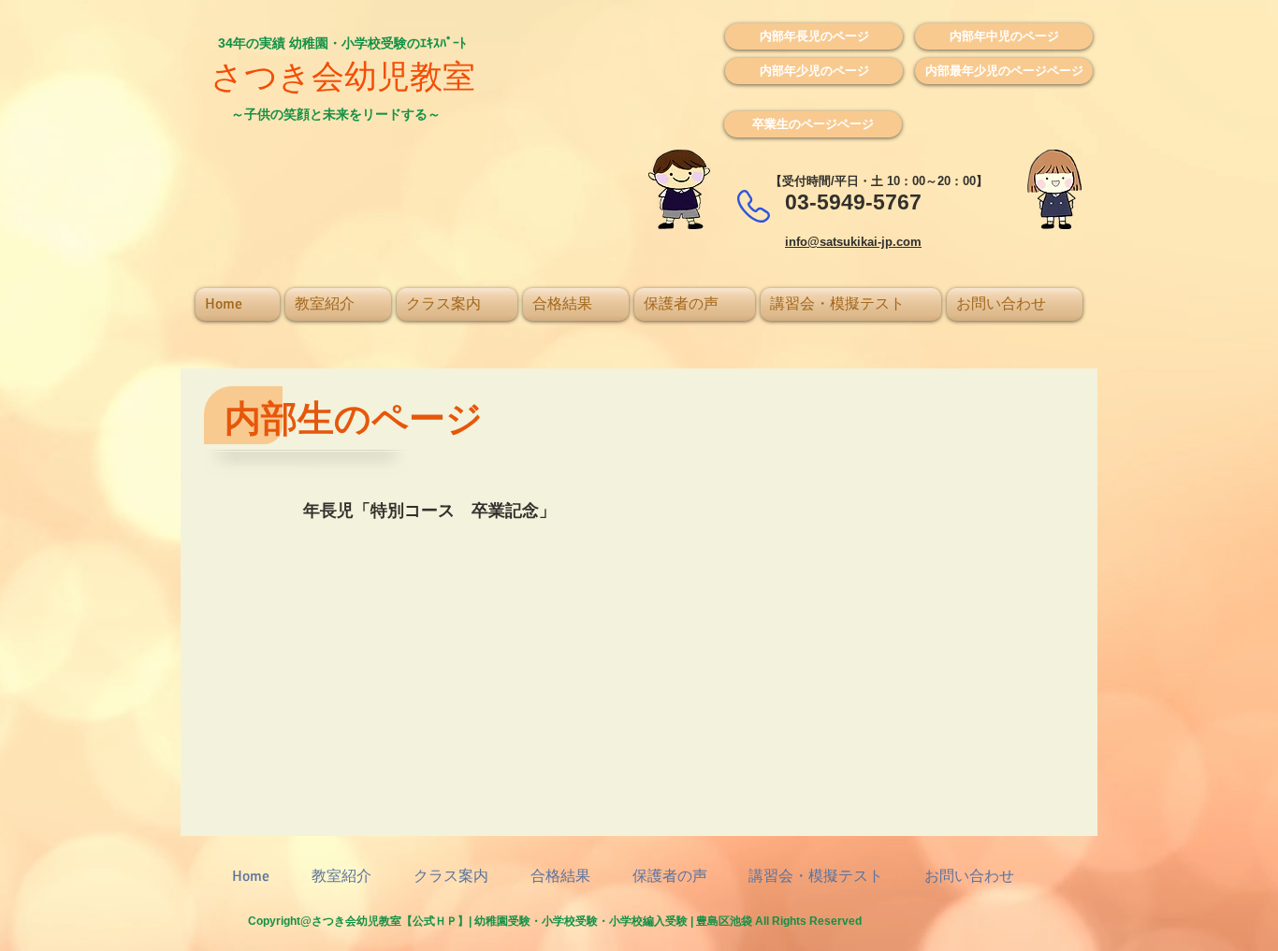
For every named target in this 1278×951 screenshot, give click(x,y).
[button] (814, 36)
